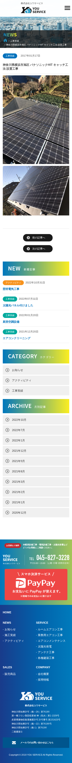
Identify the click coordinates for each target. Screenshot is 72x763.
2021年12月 (19, 450)
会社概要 (43, 673)
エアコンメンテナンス (52, 640)
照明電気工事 (11, 288)
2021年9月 (18, 461)
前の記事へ (38, 237)
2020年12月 (19, 512)
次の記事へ (38, 248)
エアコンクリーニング (16, 338)
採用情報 (43, 679)
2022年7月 (18, 430)
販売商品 (10, 673)
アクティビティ (21, 380)
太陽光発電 (45, 646)
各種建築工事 (46, 657)
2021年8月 (18, 471)
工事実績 (17, 390)
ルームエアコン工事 (50, 629)
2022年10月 (19, 419)
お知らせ (17, 370)
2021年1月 (18, 502)
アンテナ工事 (46, 652)
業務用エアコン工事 (50, 635)
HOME (7, 612)
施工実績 (10, 635)
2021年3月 (18, 481)
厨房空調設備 (12, 321)
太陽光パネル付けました (18, 305)
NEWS (7, 622)
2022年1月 (18, 440)
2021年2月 (18, 492)
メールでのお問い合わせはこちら (37, 742)
